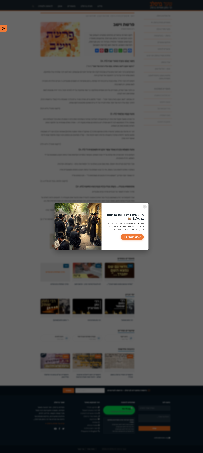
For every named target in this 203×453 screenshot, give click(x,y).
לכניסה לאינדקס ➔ (132, 237)
